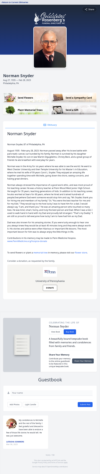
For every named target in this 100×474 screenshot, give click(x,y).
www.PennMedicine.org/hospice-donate (27, 241)
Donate (50, 288)
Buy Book (70, 332)
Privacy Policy (43, 462)
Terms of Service (57, 462)
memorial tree (40, 252)
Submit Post (85, 404)
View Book (55, 332)
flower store (81, 252)
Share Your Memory (83, 361)
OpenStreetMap (53, 467)
